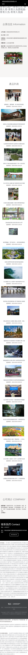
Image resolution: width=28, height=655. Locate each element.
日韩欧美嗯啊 (3, 643)
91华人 (7, 636)
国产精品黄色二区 (8, 650)
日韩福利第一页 (8, 648)
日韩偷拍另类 (11, 640)
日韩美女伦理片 (10, 654)
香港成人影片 (21, 633)
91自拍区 (18, 643)
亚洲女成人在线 (18, 647)
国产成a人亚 (3, 652)
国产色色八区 (12, 636)
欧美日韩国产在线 (21, 636)
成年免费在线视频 (19, 640)
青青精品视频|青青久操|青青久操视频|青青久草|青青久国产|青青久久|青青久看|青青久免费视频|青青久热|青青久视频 (13, 626)
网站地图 (3, 628)
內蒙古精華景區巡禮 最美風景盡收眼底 (14, 262)
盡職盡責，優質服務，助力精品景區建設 (14, 104)
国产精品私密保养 (12, 638)
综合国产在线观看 (13, 633)
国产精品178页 (4, 640)
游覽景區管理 (18, 612)
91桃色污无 (25, 642)
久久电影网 (24, 645)
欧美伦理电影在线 (9, 635)
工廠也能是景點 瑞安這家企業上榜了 (14, 222)
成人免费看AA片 (7, 645)
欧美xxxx (12, 647)
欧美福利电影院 (11, 643)
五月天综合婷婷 (19, 635)
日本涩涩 (25, 650)
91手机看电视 (18, 642)
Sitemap (24, 614)
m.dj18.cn (14, 534)
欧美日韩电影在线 (9, 642)
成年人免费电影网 (20, 652)
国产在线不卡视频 (4, 647)
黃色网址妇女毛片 (11, 652)
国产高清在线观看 (16, 645)
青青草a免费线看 (17, 648)
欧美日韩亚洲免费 (18, 650)
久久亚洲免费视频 (22, 638)
